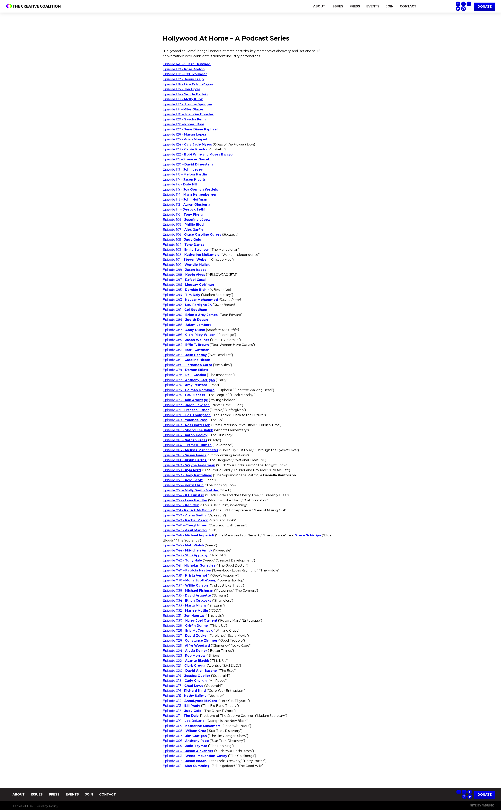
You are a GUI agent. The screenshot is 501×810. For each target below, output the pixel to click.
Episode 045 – (183, 545)
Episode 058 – (187, 475)
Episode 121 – (187, 159)
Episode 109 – (186, 219)
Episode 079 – (185, 370)
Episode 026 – (190, 640)
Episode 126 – (184, 134)
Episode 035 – (187, 595)
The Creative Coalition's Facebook (458, 4)
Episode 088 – (187, 325)
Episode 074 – (184, 395)
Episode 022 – (186, 661)
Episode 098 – (184, 275)
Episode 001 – (186, 766)
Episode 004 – (188, 751)
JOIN (390, 6)
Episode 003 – (195, 756)
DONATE (485, 6)
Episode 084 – (186, 345)
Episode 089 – (185, 320)
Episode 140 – (187, 64)
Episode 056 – (183, 485)
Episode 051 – (187, 510)
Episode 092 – (187, 305)
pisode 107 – (184, 229)
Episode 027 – (185, 635)
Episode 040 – (187, 570)
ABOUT (319, 6)
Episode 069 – (185, 420)
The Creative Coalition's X (458, 8)
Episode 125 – (185, 139)
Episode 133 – (183, 99)
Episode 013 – (181, 706)
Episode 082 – (185, 355)
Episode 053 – (185, 500)
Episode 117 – (184, 179)
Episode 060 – (189, 465)
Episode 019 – (186, 676)
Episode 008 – (184, 731)
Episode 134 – (185, 94)
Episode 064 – (187, 445)
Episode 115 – (190, 189)
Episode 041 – (189, 565)
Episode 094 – (181, 295)
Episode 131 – (183, 109)
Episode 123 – (185, 149)
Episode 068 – (186, 425)
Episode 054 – (183, 495)
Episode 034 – (187, 600)
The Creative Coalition (34, 6)
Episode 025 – (186, 645)
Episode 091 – (185, 310)
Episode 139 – (184, 69)
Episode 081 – (186, 360)
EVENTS (372, 6)
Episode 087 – (184, 330)
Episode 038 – (189, 580)
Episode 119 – (183, 169)
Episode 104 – (183, 245)
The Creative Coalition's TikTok (469, 4)
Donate (485, 794)
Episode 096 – (188, 285)
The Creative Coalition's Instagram (463, 8)
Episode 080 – (187, 365)
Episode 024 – (185, 651)
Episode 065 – (185, 440)
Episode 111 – (184, 209)
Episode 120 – (188, 164)
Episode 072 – (186, 405)
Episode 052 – (181, 505)
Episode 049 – (185, 520)
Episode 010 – (184, 721)
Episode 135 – (181, 89)
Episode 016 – (184, 690)
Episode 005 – (185, 746)
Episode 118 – (185, 174)
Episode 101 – (185, 259)
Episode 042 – (182, 560)
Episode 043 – (185, 555)
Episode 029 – (185, 625)
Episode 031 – (184, 615)
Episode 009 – (192, 726)
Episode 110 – (184, 214)
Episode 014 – (190, 701)
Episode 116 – (180, 184)
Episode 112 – (186, 204)
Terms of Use (23, 806)
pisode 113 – (186, 199)
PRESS (355, 6)
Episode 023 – (184, 655)
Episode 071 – (186, 410)
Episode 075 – (188, 390)
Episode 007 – (185, 736)
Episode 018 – (185, 681)
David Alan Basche (201, 671)
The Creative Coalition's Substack (463, 4)
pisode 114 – (191, 194)
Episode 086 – (189, 335)
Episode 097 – (184, 280)
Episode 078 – (184, 375)
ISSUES (337, 6)
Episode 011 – (181, 716)
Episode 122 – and (197, 154)
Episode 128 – (183, 124)
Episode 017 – (183, 686)
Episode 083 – (186, 350)
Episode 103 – (186, 249)
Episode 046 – (189, 535)
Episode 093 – (190, 300)
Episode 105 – (182, 239)
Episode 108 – (184, 224)
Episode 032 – (185, 610)
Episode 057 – (183, 480)
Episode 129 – (184, 119)
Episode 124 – (187, 144)
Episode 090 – (190, 315)
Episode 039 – (186, 575)
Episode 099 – (184, 270)
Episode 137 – (183, 79)
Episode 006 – (186, 741)
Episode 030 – (190, 620)
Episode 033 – (184, 605)
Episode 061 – (184, 460)
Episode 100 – (186, 265)
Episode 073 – (185, 400)
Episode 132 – (187, 104)
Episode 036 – (188, 590)
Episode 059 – (182, 470)
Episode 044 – (187, 550)
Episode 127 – (190, 129)
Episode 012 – (182, 711)
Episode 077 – (189, 380)
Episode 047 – (185, 530)
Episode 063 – (190, 450)
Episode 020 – (174, 671)
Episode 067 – (188, 430)
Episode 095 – (186, 290)
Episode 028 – (188, 630)
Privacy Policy (47, 806)
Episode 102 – (191, 255)
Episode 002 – (184, 761)
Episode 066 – (185, 435)
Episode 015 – (184, 696)
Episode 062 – (184, 455)
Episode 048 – (185, 525)
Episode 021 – (184, 665)
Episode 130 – (188, 114)
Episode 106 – (192, 234)
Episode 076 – (185, 385)
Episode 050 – (184, 515)
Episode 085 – (186, 340)
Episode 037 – (185, 585)
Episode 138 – (185, 74)
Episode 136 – (188, 84)
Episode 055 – (191, 490)
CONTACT (408, 6)
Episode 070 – (187, 415)
